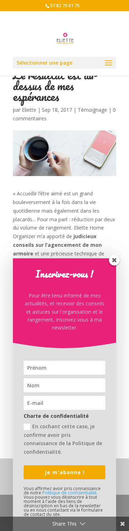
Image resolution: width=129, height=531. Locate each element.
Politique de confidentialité (69, 493)
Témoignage (92, 109)
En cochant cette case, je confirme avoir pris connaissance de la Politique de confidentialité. (63, 439)
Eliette (29, 109)
